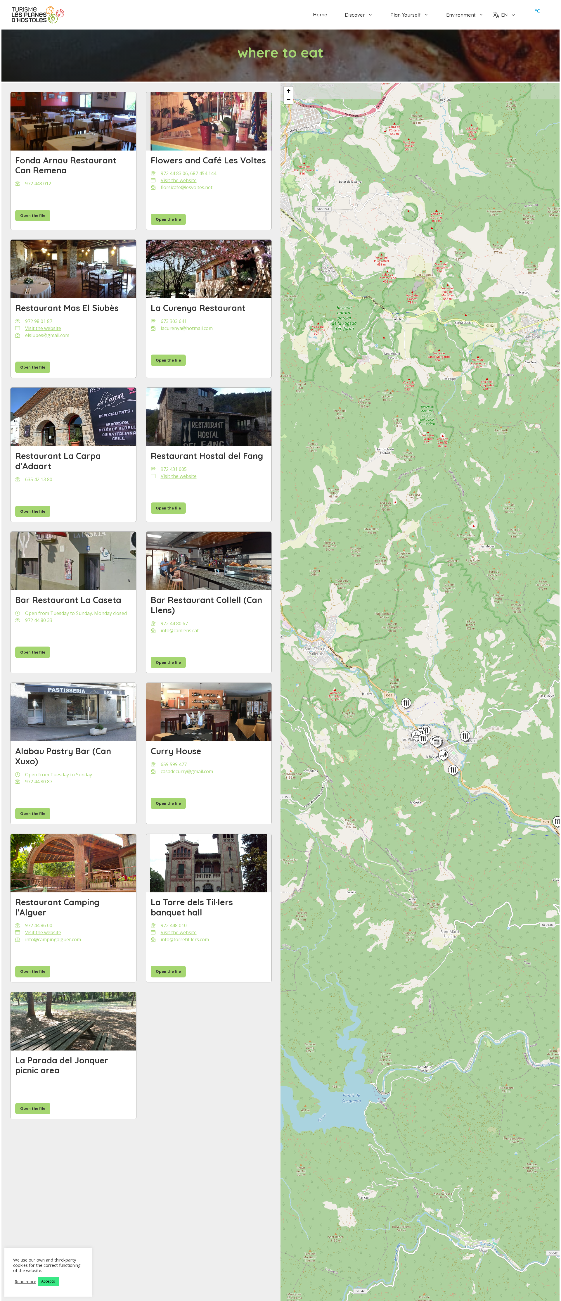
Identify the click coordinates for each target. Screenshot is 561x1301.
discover (355, 15)
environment (461, 15)
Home (320, 15)
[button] (423, 739)
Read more (25, 1281)
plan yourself (405, 15)
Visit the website (179, 180)
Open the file (32, 215)
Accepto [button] (48, 1281)
